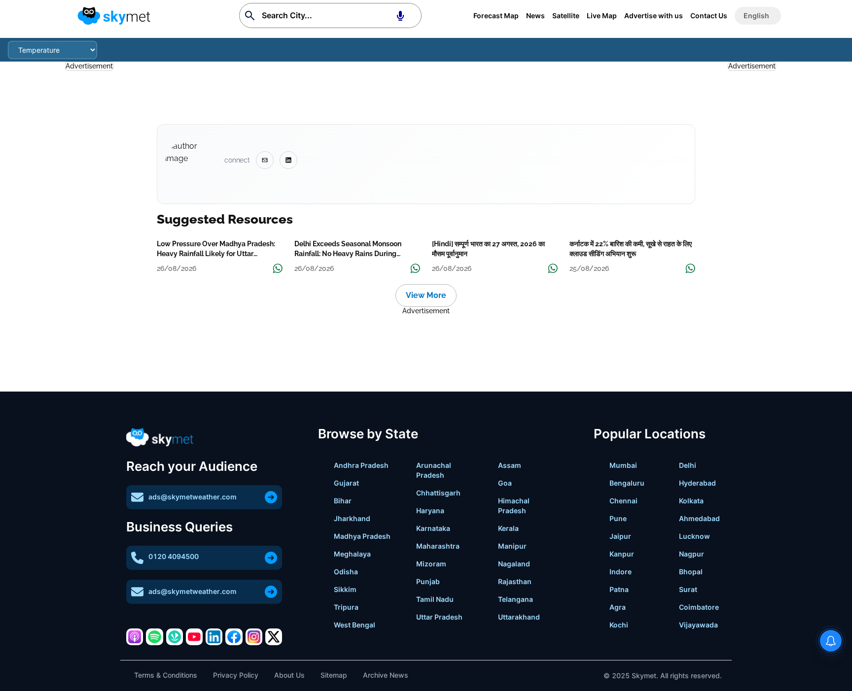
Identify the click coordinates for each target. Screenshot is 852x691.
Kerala (508, 528)
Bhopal (691, 571)
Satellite (565, 15)
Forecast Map (496, 15)
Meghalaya (352, 554)
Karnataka (433, 528)
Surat (688, 589)
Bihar (343, 500)
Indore (620, 571)
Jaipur (620, 536)
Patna (619, 589)
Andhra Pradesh (361, 465)
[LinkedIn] (214, 636)
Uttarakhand (519, 617)
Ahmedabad (699, 518)
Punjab (428, 581)
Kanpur (621, 554)
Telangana (515, 599)
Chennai (623, 500)
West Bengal (354, 625)
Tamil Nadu (435, 599)
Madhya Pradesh (362, 536)
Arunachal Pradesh (433, 470)
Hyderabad (697, 483)
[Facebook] (233, 636)
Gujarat (346, 483)
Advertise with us (653, 15)
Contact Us (708, 15)
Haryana (430, 510)
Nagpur (691, 554)
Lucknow (694, 536)
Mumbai (623, 465)
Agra (617, 607)
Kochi (618, 625)
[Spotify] (154, 636)
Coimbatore (699, 607)
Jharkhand (352, 518)
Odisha (346, 571)
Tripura (346, 607)
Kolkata (691, 500)
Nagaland (514, 563)
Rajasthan (515, 581)
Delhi (687, 465)
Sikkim (345, 589)
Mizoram (431, 563)
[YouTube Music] (194, 636)
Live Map (602, 15)
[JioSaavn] (174, 636)
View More (426, 295)
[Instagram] (254, 636)
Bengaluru (626, 483)
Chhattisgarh (438, 493)
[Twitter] (273, 636)
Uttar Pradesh (439, 617)
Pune (618, 518)
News (535, 15)
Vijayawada (698, 625)
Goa (505, 483)
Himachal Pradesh (514, 505)
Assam (509, 465)
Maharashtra (438, 546)
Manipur (512, 546)
